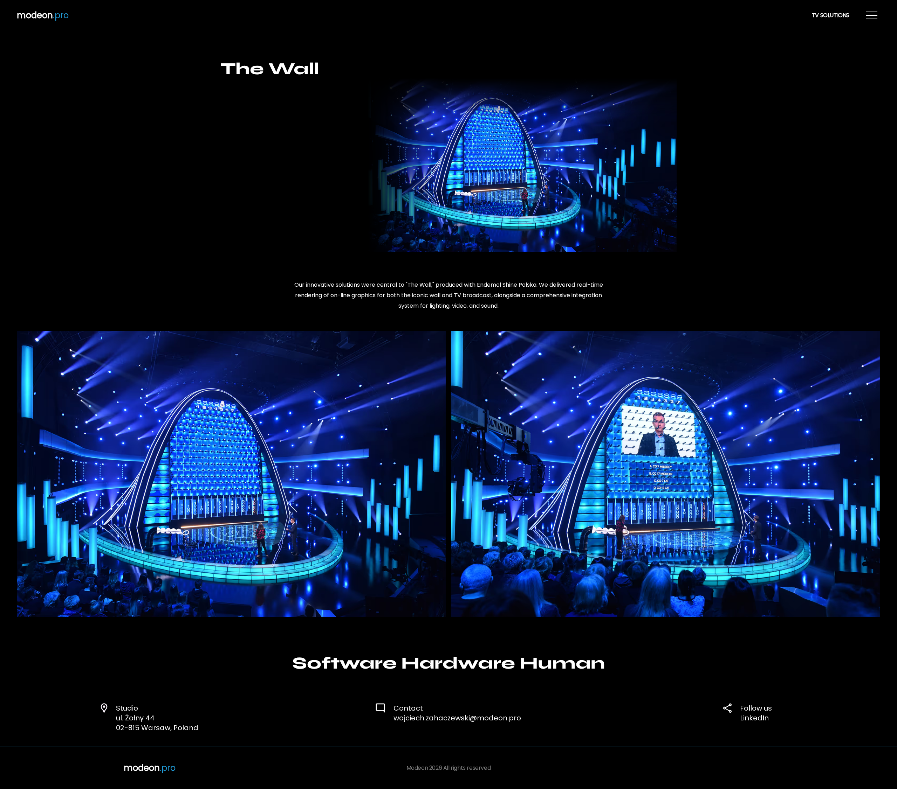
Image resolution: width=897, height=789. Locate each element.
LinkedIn (754, 718)
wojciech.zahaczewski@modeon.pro (457, 718)
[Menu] (871, 15)
